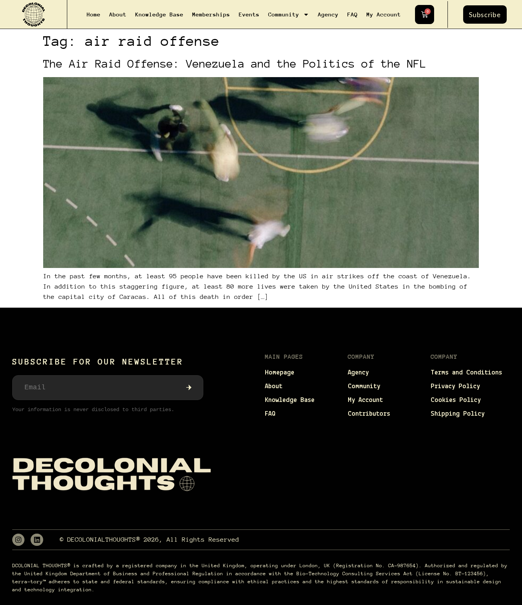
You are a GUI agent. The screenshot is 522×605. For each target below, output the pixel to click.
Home (94, 14)
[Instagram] (18, 540)
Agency (328, 14)
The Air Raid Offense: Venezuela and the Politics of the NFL (234, 63)
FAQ (352, 14)
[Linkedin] (37, 540)
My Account (383, 14)
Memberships (211, 14)
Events (249, 14)
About (117, 14)
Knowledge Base (159, 14)
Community (283, 14)
